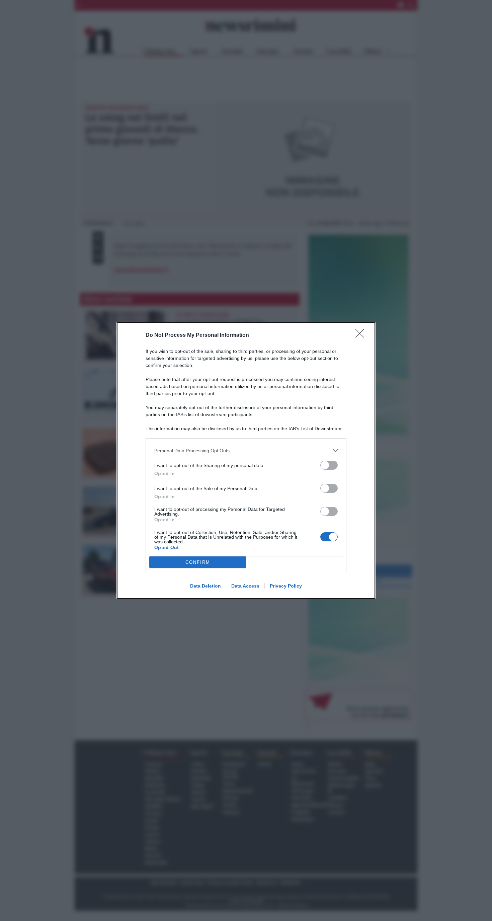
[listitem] (246, 450)
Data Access (245, 586)
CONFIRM (197, 562)
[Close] (361, 335)
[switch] (329, 465)
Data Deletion (205, 586)
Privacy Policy (286, 586)
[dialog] (246, 460)
